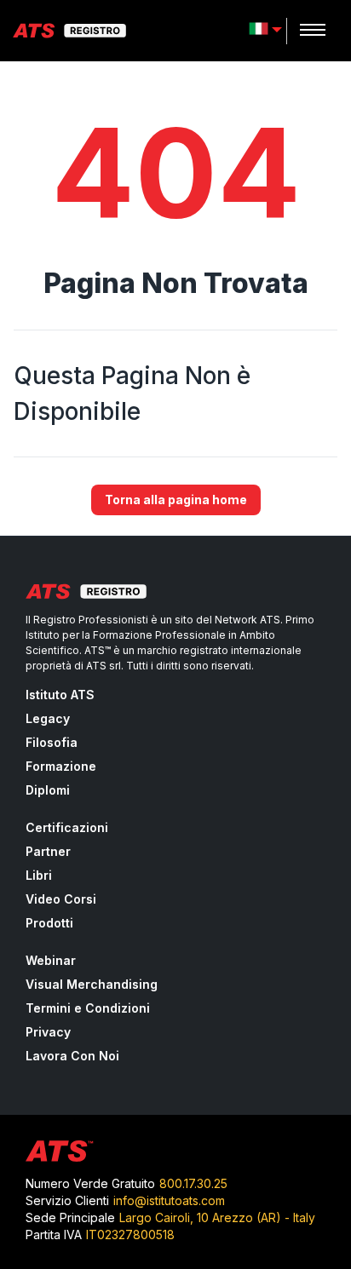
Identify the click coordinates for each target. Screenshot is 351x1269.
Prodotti (49, 923)
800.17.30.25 (193, 1183)
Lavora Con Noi (72, 1055)
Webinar (51, 960)
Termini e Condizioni (88, 1008)
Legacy (48, 718)
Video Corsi (61, 899)
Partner (48, 851)
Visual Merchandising (92, 984)
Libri (39, 875)
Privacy (48, 1032)
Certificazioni (67, 827)
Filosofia (52, 742)
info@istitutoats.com (169, 1200)
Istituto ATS (60, 694)
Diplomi (48, 790)
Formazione (61, 766)
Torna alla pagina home (176, 499)
